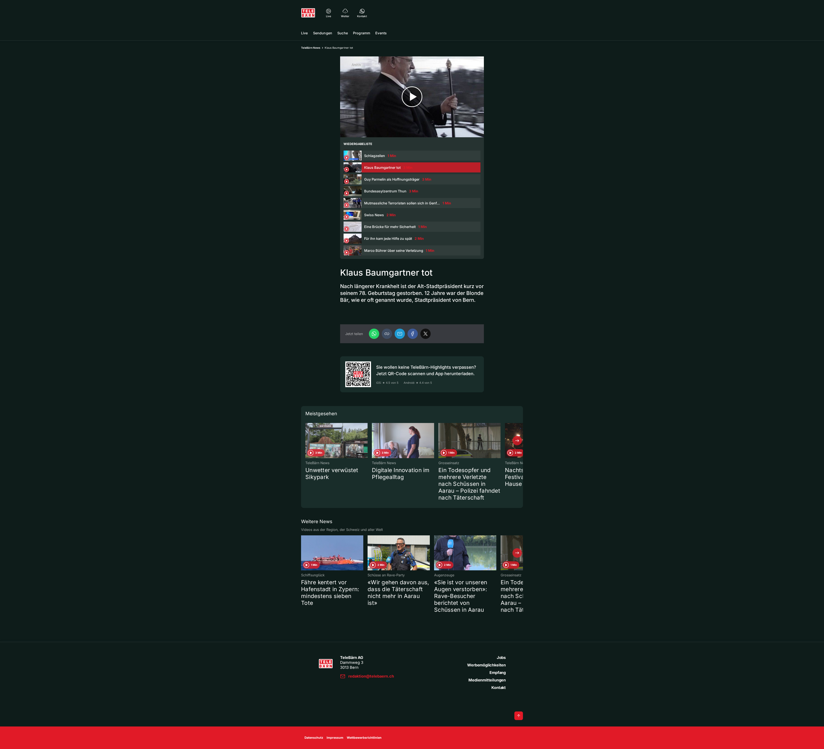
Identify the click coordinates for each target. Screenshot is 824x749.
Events (381, 33)
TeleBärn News (310, 47)
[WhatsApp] (374, 334)
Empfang (497, 672)
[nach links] (307, 440)
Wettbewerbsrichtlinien (364, 737)
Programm (361, 33)
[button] (387, 334)
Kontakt (498, 687)
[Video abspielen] (412, 96)
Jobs (501, 657)
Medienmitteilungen (487, 680)
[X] (425, 334)
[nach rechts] (517, 440)
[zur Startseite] (308, 13)
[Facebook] (412, 334)
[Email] (400, 334)
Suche (342, 33)
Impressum (335, 737)
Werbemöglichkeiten (486, 665)
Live (304, 33)
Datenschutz (313, 737)
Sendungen (322, 33)
